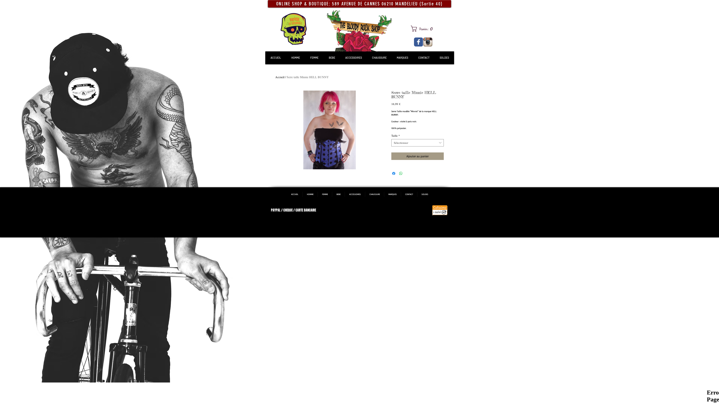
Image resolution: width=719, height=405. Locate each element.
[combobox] (417, 142)
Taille (395, 135)
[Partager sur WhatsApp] (401, 173)
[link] (423, 29)
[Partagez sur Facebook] (394, 173)
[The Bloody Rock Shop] (418, 42)
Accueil (279, 77)
